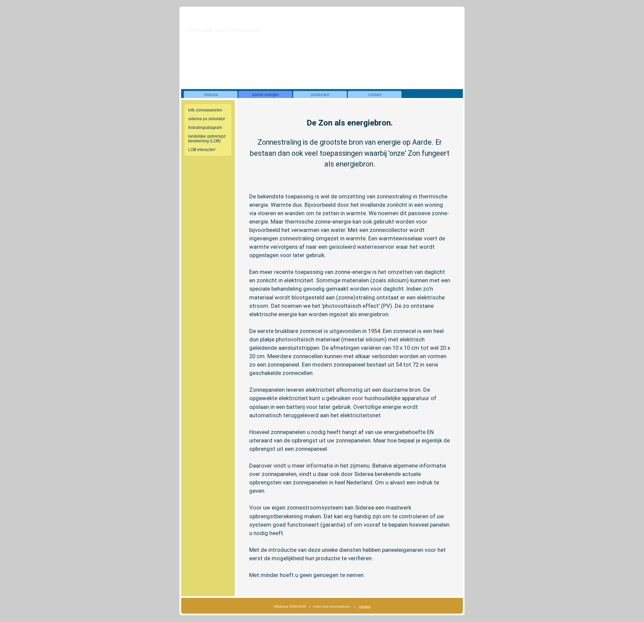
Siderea (211, 94)
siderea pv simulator (206, 118)
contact (374, 94)
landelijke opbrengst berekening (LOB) (206, 138)
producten (320, 94)
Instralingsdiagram (205, 127)
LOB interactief (201, 149)
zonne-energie (265, 94)
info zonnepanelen (205, 110)
